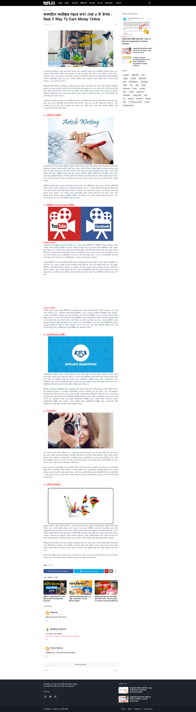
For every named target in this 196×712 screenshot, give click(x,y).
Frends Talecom (56, 648)
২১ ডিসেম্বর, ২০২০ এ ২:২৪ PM (56, 650)
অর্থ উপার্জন (49, 10)
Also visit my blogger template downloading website (62, 636)
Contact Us (137, 709)
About (130, 709)
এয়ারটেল (125, 78)
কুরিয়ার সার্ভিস (142, 78)
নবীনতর (46, 670)
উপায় (143, 75)
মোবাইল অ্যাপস (140, 92)
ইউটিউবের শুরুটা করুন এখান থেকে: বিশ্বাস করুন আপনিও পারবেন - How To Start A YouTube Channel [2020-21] (106, 599)
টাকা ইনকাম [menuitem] (75, 3)
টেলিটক (125, 85)
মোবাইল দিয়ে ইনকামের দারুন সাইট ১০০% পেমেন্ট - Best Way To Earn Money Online (80, 599)
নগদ (131, 85)
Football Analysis (128, 105)
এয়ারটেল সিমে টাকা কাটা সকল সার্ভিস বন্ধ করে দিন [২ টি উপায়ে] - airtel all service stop (142, 50)
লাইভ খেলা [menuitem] (99, 3)
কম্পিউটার (133, 78)
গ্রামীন (124, 82)
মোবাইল (131, 92)
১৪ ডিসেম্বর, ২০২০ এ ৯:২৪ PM (56, 631)
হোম (44, 10)
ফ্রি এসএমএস (126, 89)
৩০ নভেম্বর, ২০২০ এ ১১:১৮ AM (56, 614)
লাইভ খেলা (130, 99)
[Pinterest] (107, 571)
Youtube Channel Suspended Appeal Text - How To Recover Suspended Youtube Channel (142, 61)
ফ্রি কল (134, 89)
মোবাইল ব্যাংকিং (137, 95)
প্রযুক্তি (136, 85)
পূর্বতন (115, 670)
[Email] (111, 571)
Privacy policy (148, 709)
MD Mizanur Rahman (58, 629)
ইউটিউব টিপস (135, 75)
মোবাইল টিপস (126, 95)
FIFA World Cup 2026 (135, 102)
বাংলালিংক (142, 89)
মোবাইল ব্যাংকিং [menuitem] (108, 3)
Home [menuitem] (60, 3)
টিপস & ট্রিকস (144, 82)
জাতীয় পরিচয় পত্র (133, 82)
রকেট (145, 95)
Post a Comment (80, 664)
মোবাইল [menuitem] (66, 3)
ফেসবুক (143, 85)
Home (123, 709)
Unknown (54, 612)
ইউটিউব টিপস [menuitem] (83, 3)
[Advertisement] (80, 290)
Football (147, 102)
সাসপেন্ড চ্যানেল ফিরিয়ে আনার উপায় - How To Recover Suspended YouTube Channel (136, 41)
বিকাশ (124, 92)
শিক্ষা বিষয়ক (139, 99)
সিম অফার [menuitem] (118, 3)
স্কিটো (124, 102)
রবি (124, 99)
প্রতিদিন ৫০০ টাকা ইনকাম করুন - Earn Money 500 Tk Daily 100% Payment (54, 599)
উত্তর (47, 621)
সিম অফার (148, 99)
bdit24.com (56, 709)
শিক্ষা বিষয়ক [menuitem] (92, 3)
